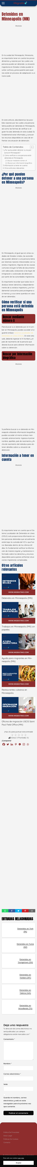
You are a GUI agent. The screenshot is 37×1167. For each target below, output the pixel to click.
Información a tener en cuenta (15, 165)
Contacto (6, 1142)
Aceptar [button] (18, 1163)
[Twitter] (8, 744)
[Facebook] (4, 744)
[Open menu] (3, 3)
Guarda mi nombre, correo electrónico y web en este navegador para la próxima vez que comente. (17, 1102)
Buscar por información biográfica (20, 163)
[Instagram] (24, 744)
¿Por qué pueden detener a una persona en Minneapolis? (18, 151)
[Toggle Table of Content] (30, 147)
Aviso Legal (7, 1136)
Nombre (7, 1063)
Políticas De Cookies (10, 1139)
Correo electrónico (12, 1074)
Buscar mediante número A (17, 161)
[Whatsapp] (28, 744)
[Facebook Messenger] (20, 744)
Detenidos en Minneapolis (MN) (17, 598)
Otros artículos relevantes (14, 168)
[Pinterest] (16, 744)
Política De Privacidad (11, 1132)
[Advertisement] (18, 40)
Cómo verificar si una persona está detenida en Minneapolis (17, 156)
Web (5, 1084)
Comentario (9, 1039)
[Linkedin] (12, 744)
